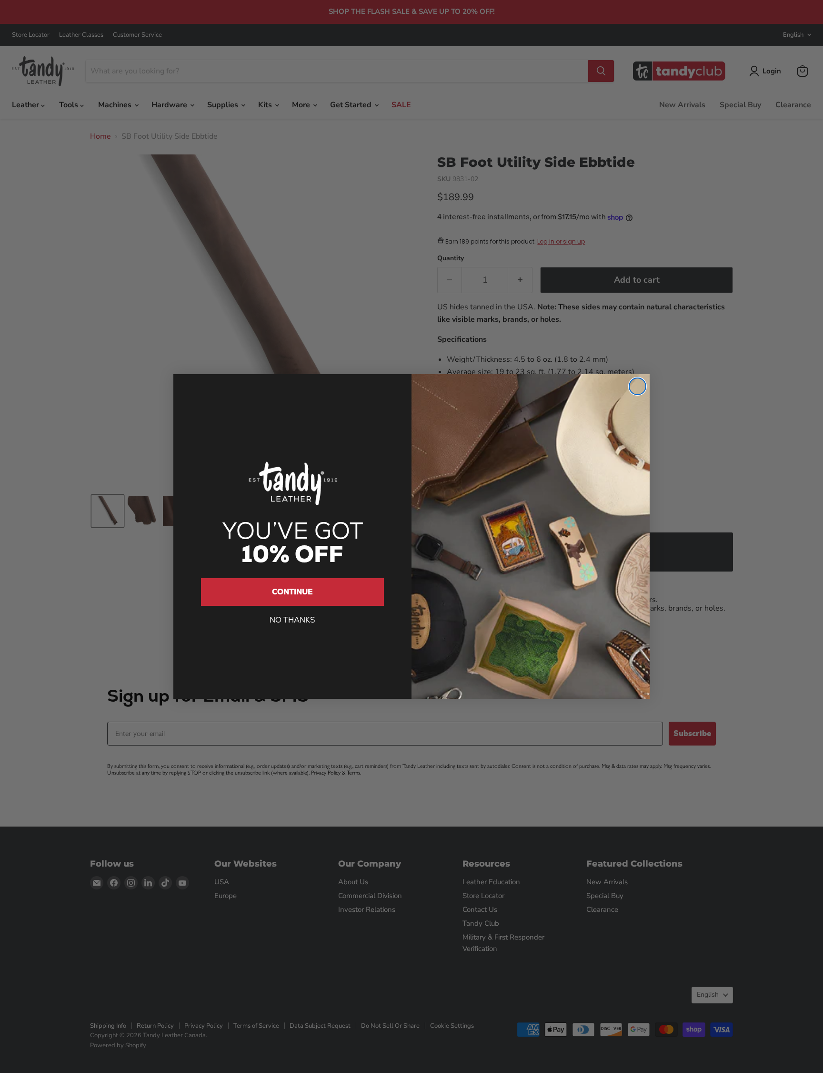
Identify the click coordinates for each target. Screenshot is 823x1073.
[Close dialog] (637, 386)
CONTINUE (292, 592)
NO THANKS (292, 620)
